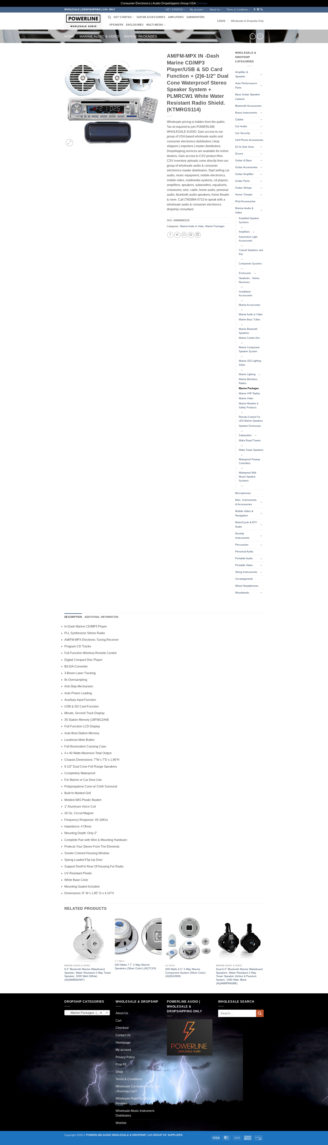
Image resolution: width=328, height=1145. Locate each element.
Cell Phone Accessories (249, 139)
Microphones (243, 493)
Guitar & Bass (243, 160)
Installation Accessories (245, 293)
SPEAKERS (116, 24)
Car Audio (241, 126)
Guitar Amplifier (244, 174)
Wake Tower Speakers (251, 450)
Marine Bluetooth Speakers (248, 331)
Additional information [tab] (101, 617)
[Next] (262, 954)
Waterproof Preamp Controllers (249, 461)
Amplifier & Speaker (241, 74)
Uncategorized (244, 578)
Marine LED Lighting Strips (250, 362)
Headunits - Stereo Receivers (249, 280)
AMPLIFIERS (176, 17)
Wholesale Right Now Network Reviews (136, 1101)
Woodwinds (242, 592)
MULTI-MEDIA (154, 24)
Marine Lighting (247, 374)
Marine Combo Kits (249, 337)
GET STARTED (174, 9)
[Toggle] (261, 74)
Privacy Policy (125, 1057)
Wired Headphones (246, 585)
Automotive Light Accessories (248, 238)
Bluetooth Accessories (248, 105)
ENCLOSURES (135, 24)
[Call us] (262, 9)
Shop (119, 1071)
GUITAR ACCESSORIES (151, 17)
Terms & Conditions (237, 9)
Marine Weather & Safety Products (249, 405)
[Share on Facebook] (170, 235)
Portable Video (244, 565)
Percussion (241, 544)
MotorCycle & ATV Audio (246, 524)
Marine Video (246, 398)
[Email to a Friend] (184, 235)
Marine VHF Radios (249, 393)
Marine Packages (140, 36)
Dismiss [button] (201, 3)
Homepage (123, 1042)
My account (196, 9)
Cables (239, 119)
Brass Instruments (246, 112)
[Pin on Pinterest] (191, 235)
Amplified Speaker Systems (249, 220)
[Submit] (260, 1013)
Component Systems (250, 263)
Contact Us (123, 1035)
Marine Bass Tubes (249, 319)
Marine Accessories (249, 305)
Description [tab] (73, 617)
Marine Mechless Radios (248, 381)
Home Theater (244, 194)
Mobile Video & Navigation (244, 513)
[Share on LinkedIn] (198, 235)
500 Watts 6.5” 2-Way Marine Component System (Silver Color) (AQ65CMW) (185, 973)
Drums (239, 153)
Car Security (242, 133)
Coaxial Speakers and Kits (251, 252)
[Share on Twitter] (177, 235)
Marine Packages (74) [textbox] (85, 1012)
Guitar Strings (243, 187)
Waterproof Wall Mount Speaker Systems (247, 476)
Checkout (122, 1027)
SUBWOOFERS (195, 17)
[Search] (109, 17)
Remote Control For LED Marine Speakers (251, 419)
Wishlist (121, 1123)
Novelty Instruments (242, 535)
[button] (221, 21)
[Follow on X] (254, 9)
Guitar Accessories (246, 167)
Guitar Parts (242, 180)
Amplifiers (244, 231)
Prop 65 (121, 1064)
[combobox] (87, 1012)
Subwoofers (245, 435)
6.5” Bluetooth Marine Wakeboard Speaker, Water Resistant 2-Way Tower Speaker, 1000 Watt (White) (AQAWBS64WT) (87, 974)
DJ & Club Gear (244, 146)
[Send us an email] (258, 9)
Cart (118, 1020)
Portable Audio (244, 558)
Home (69, 36)
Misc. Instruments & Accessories (245, 502)
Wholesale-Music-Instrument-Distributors (135, 1113)
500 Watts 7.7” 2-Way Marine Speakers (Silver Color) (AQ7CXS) (135, 966)
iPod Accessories (245, 201)
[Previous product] (260, 36)
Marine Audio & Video (99, 36)
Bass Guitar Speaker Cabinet (247, 96)
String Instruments (246, 571)
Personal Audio (244, 551)
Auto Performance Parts (246, 85)
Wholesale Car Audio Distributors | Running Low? (138, 1089)
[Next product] (252, 36)
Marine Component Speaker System (249, 349)
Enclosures (245, 273)
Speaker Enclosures (250, 425)
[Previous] (64, 954)
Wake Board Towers (250, 440)
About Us (215, 9)
